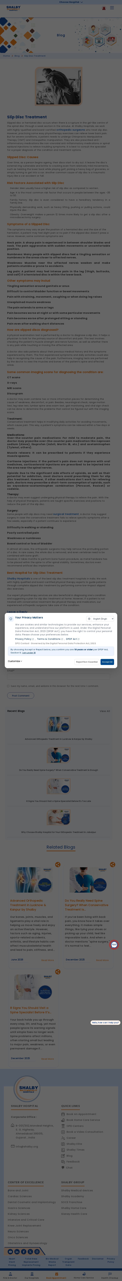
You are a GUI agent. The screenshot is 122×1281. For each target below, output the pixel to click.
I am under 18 (29, 652)
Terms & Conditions (49, 639)
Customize (14, 661)
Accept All (107, 661)
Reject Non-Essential (87, 661)
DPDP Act (71, 639)
